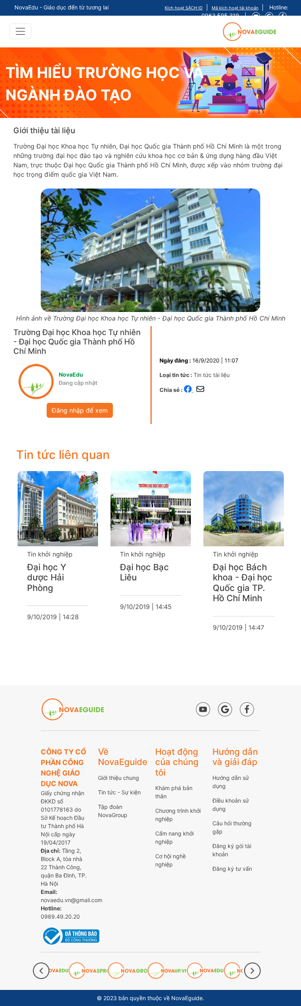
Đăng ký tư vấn (232, 868)
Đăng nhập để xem (80, 410)
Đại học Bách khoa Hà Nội (242, 572)
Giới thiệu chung (118, 777)
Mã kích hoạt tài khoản (235, 8)
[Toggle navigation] (20, 31)
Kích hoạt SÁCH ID (184, 8)
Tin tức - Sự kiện (119, 792)
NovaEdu (71, 374)
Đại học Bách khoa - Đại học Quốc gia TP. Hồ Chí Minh (152, 582)
